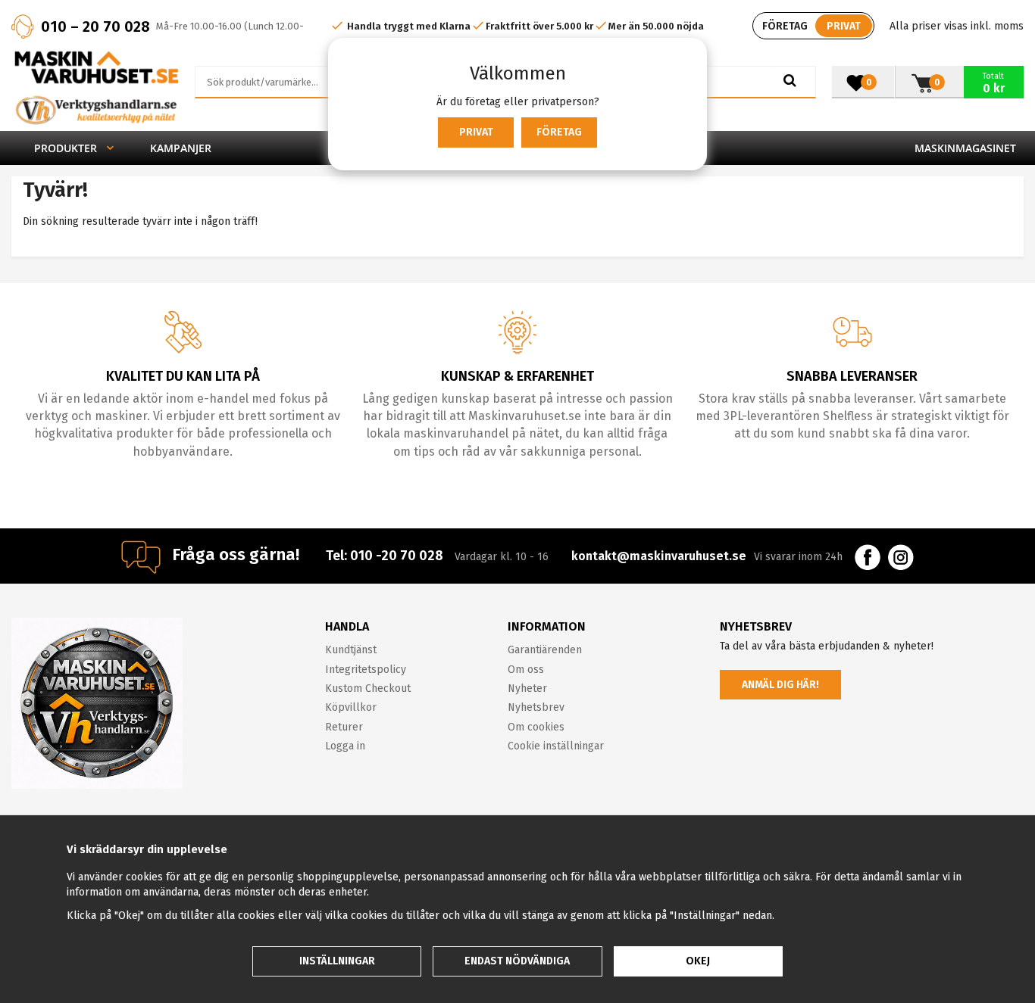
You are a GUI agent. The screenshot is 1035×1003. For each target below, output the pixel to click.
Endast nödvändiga (517, 961)
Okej (698, 961)
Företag (559, 132)
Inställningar (337, 961)
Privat (476, 132)
